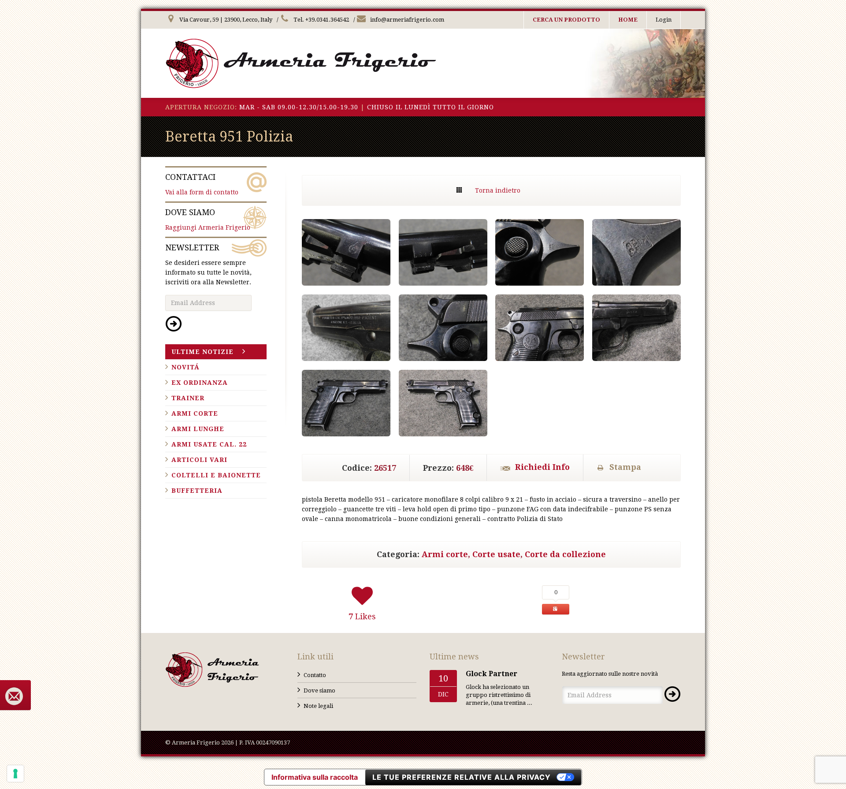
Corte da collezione (565, 554)
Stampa (625, 467)
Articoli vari (199, 459)
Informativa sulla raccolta (314, 777)
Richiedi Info (542, 467)
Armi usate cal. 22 (209, 444)
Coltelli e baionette (216, 475)
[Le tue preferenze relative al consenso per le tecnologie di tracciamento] (15, 773)
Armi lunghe (197, 428)
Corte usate (496, 554)
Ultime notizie (202, 351)
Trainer (187, 398)
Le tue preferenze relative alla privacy (461, 777)
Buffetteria (197, 490)
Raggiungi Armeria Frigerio (207, 219)
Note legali (318, 706)
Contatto (315, 675)
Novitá (185, 367)
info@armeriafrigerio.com (406, 19)
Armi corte (445, 554)
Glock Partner (491, 674)
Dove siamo (319, 690)
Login (664, 19)
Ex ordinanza (199, 382)
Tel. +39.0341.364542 (320, 19)
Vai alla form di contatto (201, 184)
